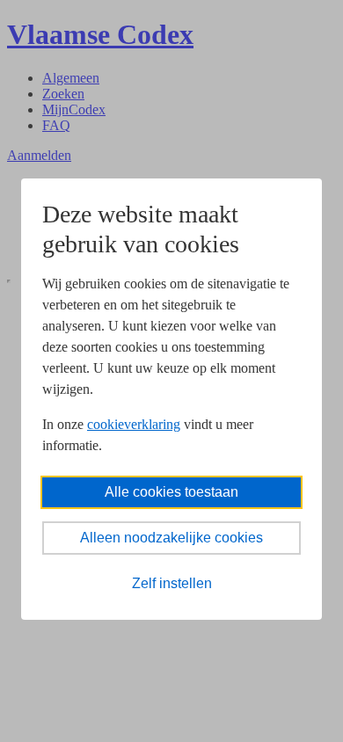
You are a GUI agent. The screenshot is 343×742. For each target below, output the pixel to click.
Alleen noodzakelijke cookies (171, 537)
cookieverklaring (133, 424)
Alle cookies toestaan (171, 491)
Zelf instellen (172, 583)
